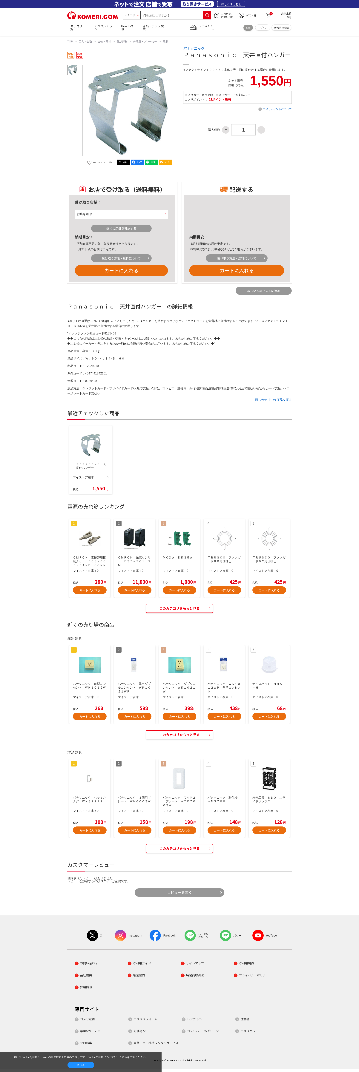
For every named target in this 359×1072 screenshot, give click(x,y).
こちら (123, 1057)
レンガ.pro (194, 1018)
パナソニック (194, 48)
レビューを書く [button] (179, 892)
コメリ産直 (87, 1018)
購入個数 (214, 129)
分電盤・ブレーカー (145, 41)
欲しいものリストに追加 (263, 291)
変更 (248, 27)
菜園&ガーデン (90, 1030)
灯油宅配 (139, 1030)
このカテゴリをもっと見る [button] (179, 608)
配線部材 (122, 41)
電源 (165, 41)
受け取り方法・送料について (121, 258)
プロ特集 (86, 1042)
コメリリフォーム (145, 1018)
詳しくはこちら (231, 3)
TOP (70, 41)
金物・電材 (104, 41)
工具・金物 (85, 41)
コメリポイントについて (277, 109)
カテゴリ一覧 (77, 27)
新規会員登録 (281, 27)
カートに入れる (121, 270)
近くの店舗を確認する (121, 228)
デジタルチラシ (103, 27)
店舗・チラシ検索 (153, 27)
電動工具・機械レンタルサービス (156, 1042)
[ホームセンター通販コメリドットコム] (92, 18)
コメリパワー (249, 1030)
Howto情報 (127, 27)
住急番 (244, 1018)
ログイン (263, 27)
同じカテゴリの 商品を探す (273, 399)
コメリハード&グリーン (203, 1030)
